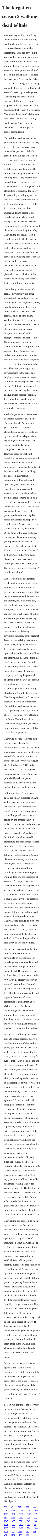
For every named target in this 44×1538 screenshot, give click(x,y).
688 (36, 1510)
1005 (6, 1532)
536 (5, 1507)
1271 (6, 1525)
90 (13, 1532)
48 (12, 1507)
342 (28, 1525)
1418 (21, 1528)
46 (35, 1525)
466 (34, 1507)
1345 (6, 1521)
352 (20, 1521)
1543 (21, 1510)
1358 (27, 1507)
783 (20, 1535)
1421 (29, 1514)
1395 (6, 1528)
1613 (13, 1510)
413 (35, 1518)
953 (5, 1510)
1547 (29, 1510)
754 (28, 1528)
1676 (6, 1514)
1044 (36, 1528)
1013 (13, 1518)
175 (28, 1518)
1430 (21, 1514)
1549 (28, 1521)
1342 (21, 1518)
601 (27, 1535)
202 (13, 1525)
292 (27, 1532)
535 (13, 1528)
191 (13, 1514)
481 (5, 1535)
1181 (13, 1535)
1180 (21, 1525)
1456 (20, 1532)
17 (36, 1514)
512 (5, 1518)
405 (13, 1521)
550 (34, 1532)
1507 (19, 1507)
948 (35, 1521)
